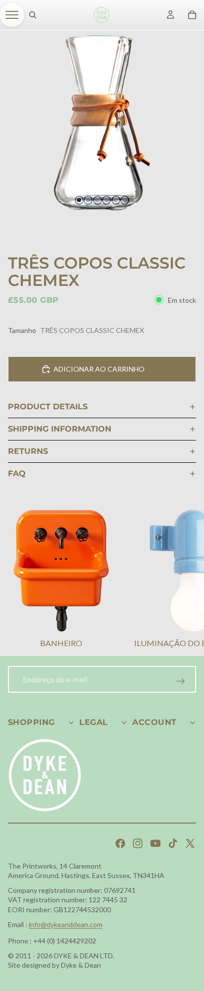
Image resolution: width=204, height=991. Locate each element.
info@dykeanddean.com (65, 924)
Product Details (48, 406)
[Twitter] (190, 843)
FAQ (17, 473)
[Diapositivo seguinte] (184, 580)
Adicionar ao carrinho (99, 369)
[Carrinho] (192, 15)
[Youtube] (155, 843)
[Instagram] (138, 843)
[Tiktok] (173, 843)
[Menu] (12, 15)
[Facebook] (120, 843)
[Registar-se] (180, 681)
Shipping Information (59, 429)
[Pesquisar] (33, 15)
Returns (28, 451)
